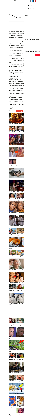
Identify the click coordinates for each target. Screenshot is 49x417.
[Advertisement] (32, 61)
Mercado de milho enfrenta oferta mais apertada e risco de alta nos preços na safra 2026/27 (32, 27)
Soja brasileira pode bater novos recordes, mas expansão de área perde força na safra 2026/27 (32, 39)
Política (28, 8)
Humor (31, 5)
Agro (28, 5)
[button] (33, 2)
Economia (31, 8)
